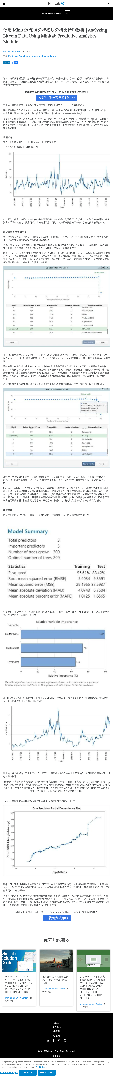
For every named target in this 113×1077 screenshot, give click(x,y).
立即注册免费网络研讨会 (57, 98)
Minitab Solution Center (16, 997)
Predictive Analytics (18, 56)
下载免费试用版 (56, 918)
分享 (8, 62)
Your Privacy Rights (9, 1072)
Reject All (28, 1072)
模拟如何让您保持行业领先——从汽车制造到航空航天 (55, 979)
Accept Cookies (47, 1072)
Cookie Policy (42, 1067)
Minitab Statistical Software (42, 56)
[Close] (109, 1062)
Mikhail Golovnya (11, 51)
